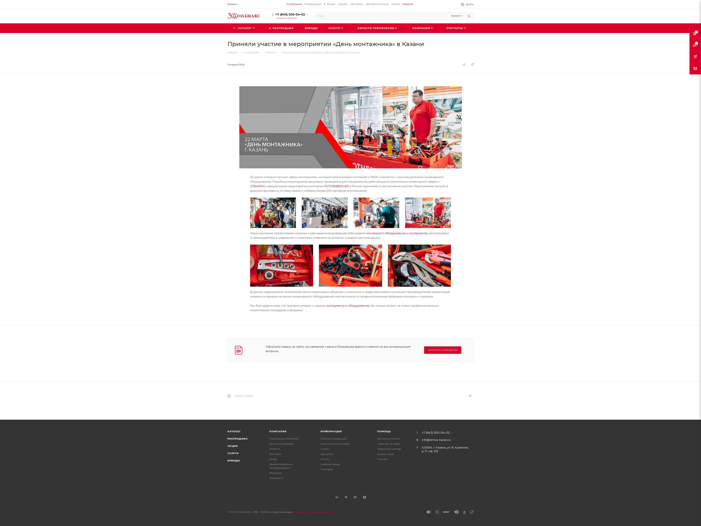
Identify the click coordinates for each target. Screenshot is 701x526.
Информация (331, 431)
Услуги (233, 453)
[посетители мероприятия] (325, 212)
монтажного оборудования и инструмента (396, 233)
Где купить (327, 453)
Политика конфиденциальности (314, 511)
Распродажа (237, 438)
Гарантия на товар (388, 443)
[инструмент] (273, 212)
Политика (327, 469)
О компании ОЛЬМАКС (283, 438)
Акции (232, 445)
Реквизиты (276, 478)
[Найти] (469, 16)
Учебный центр (330, 464)
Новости (274, 448)
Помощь (384, 431)
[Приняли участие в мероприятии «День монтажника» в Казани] (350, 127)
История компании (281, 443)
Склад (273, 459)
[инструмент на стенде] (428, 212)
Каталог (234, 431)
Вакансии (275, 472)
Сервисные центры (389, 448)
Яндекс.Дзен (364, 497)
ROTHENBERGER (336, 186)
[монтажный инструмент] (419, 265)
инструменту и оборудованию (347, 305)
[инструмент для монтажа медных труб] (350, 265)
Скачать (382, 459)
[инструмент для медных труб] (281, 265)
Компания (277, 431)
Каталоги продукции (333, 438)
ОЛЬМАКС (257, 186)
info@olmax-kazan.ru (436, 440)
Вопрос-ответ (385, 453)
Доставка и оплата (388, 438)
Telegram (346, 497)
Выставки (275, 453)
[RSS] (464, 64)
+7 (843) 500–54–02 (290, 14)
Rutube (355, 497)
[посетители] (376, 212)
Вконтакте (336, 497)
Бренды (233, 460)
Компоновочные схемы (335, 443)
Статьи (325, 448)
